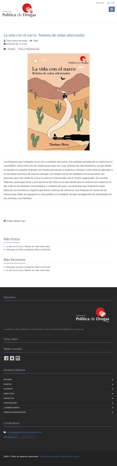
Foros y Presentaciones (28, 48)
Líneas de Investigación (15, 412)
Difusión (8, 379)
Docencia (8, 388)
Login (112, 3)
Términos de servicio (70, 456)
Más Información (11, 437)
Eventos (11, 48)
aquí (23, 220)
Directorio (9, 393)
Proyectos (9, 398)
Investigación (10, 403)
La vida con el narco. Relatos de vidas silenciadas (44, 35)
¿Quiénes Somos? (12, 407)
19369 (35, 40)
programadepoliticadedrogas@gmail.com (24, 432)
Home (101, 3)
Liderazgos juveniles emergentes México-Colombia (28, 249)
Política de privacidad (49, 456)
